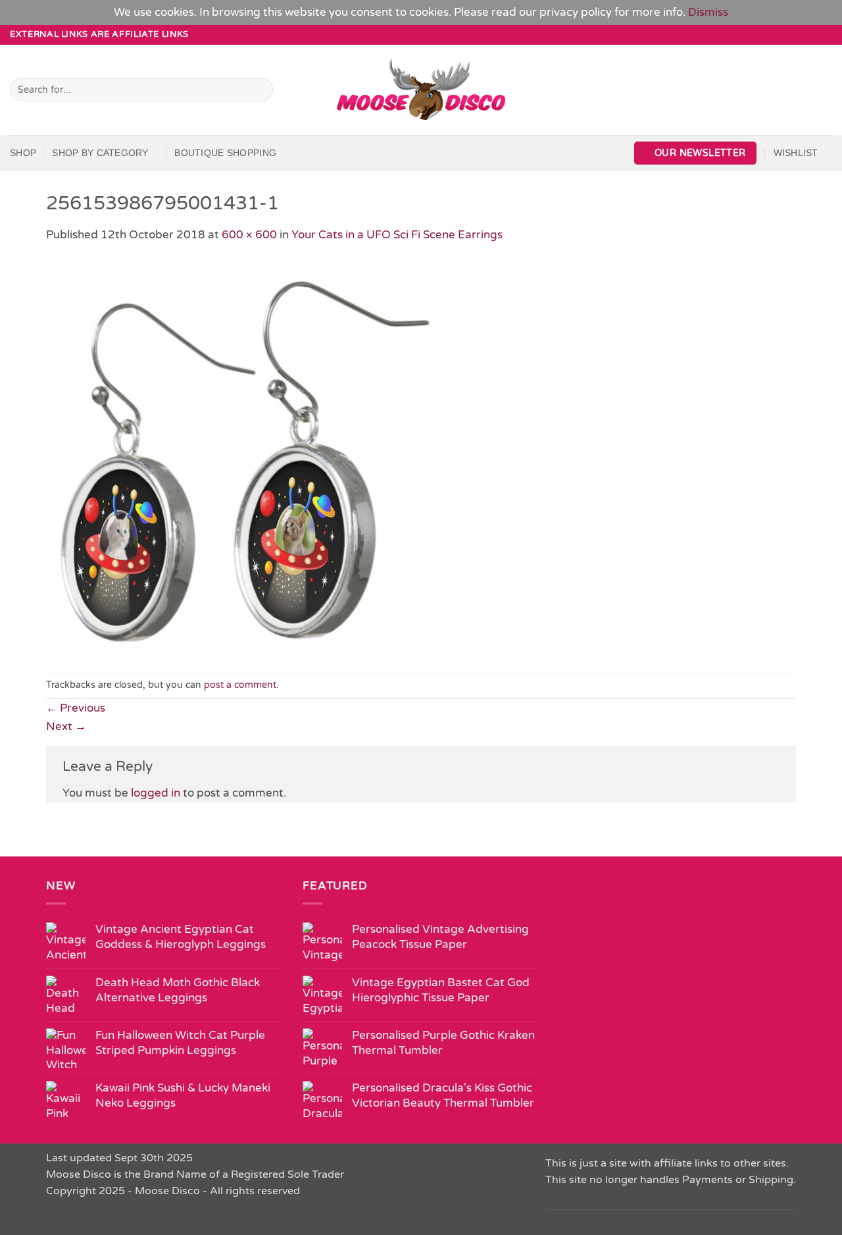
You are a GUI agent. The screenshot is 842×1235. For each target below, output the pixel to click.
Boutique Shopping (225, 152)
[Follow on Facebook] (784, 34)
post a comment (240, 685)
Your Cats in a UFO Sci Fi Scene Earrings (397, 235)
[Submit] (260, 89)
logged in (155, 793)
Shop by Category (100, 152)
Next (66, 726)
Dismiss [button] (708, 12)
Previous (75, 708)
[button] (695, 153)
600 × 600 (249, 235)
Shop (23, 152)
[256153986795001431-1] (243, 457)
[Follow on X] (811, 34)
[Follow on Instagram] (798, 34)
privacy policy (575, 12)
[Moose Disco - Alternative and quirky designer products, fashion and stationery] (421, 89)
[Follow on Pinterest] (825, 34)
